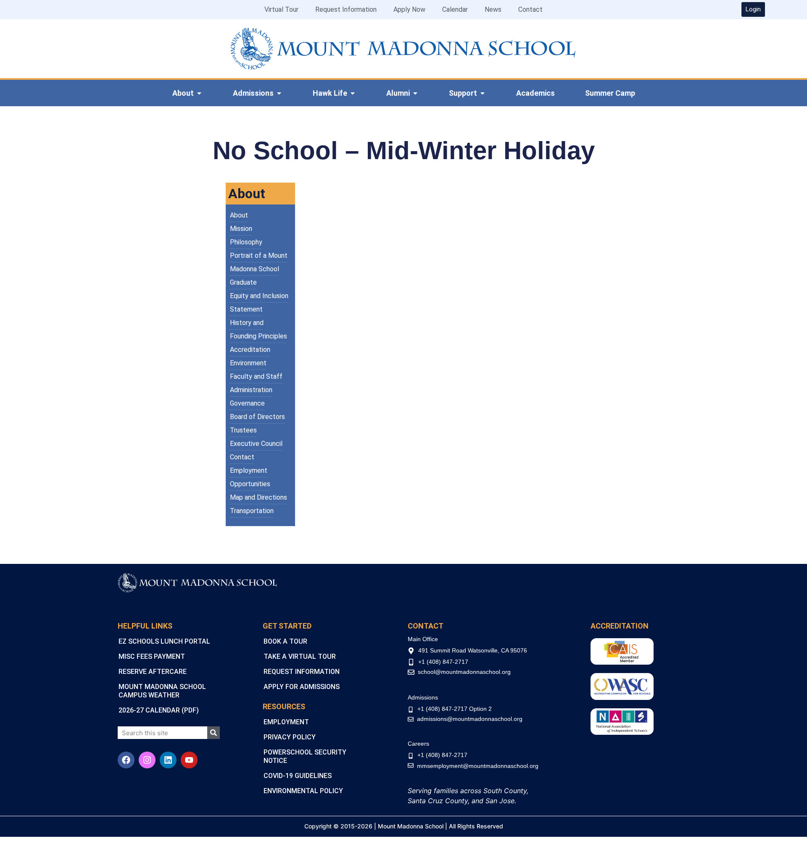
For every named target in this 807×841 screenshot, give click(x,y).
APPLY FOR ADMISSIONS (302, 687)
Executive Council (256, 444)
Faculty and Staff (256, 376)
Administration (251, 390)
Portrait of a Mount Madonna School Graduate (258, 269)
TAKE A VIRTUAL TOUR (300, 656)
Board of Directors (257, 417)
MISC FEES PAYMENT (152, 656)
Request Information (346, 9)
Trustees (243, 430)
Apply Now (409, 9)
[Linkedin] (168, 760)
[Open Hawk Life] (352, 93)
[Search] (213, 732)
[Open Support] (482, 93)
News (493, 9)
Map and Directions (258, 497)
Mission (241, 229)
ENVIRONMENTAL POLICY (303, 791)
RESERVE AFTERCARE (153, 672)
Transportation (252, 511)
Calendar (455, 9)
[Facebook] (126, 760)
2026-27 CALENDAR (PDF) (159, 710)
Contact (530, 9)
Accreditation (250, 350)
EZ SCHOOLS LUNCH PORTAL (164, 641)
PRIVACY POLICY (290, 737)
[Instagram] (147, 760)
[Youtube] (189, 760)
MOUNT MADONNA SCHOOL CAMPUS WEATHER (162, 691)
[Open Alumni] (415, 93)
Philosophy (246, 242)
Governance (247, 403)
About (239, 215)
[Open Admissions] (279, 93)
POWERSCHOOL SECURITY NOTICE (305, 756)
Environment (248, 363)
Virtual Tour (281, 9)
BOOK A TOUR (285, 641)
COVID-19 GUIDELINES (298, 776)
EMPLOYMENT (286, 722)
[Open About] (199, 93)
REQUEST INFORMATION (302, 672)
